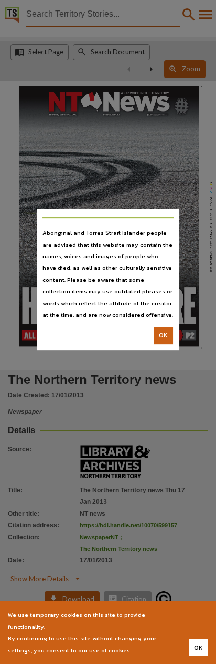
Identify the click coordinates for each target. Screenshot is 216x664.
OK (163, 335)
